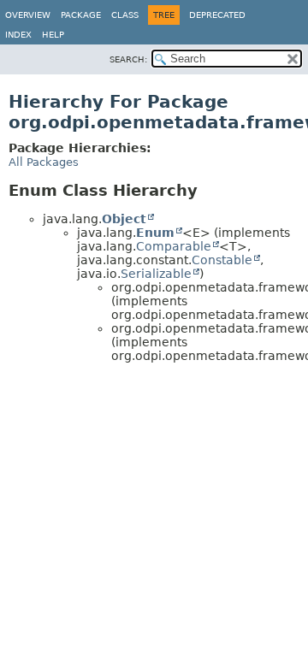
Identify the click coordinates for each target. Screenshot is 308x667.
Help (53, 34)
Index (18, 34)
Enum (155, 232)
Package (81, 15)
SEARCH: (128, 59)
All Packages (44, 162)
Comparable (173, 246)
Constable (222, 260)
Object (124, 219)
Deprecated (217, 15)
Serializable (156, 273)
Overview (27, 15)
